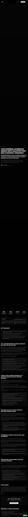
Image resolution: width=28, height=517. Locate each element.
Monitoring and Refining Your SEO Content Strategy (20, 322)
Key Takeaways (3, 319)
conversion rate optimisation (21, 445)
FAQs (14, 323)
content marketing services (20, 491)
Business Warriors (17, 490)
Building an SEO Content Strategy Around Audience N (20, 321)
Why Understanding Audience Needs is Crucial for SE (20, 319)
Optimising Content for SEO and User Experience (7, 322)
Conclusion (3, 323)
